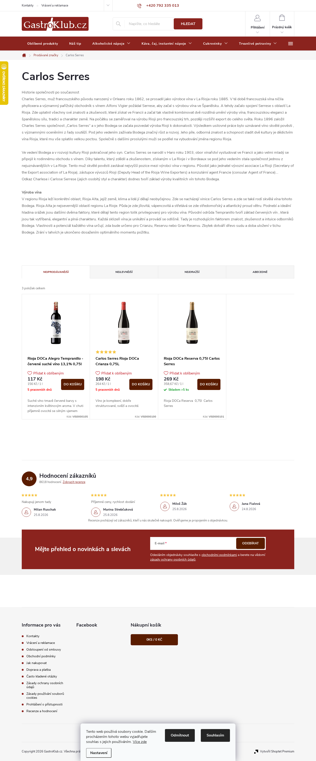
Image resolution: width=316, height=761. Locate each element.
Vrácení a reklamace (54, 5)
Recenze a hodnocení (41, 711)
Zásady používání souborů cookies (45, 696)
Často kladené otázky (41, 676)
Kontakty (28, 5)
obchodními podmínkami (219, 555)
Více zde (140, 741)
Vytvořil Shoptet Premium (277, 751)
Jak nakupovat (36, 663)
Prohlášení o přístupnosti (44, 704)
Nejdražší (192, 272)
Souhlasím (215, 735)
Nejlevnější (124, 272)
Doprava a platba (38, 669)
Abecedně (260, 272)
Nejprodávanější (56, 272)
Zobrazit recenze (74, 482)
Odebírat (250, 543)
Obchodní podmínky (41, 656)
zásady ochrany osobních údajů (172, 559)
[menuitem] (43, 44)
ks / (154, 639)
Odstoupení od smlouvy (43, 649)
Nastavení (98, 752)
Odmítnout (180, 735)
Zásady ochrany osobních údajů (44, 685)
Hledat (188, 23)
